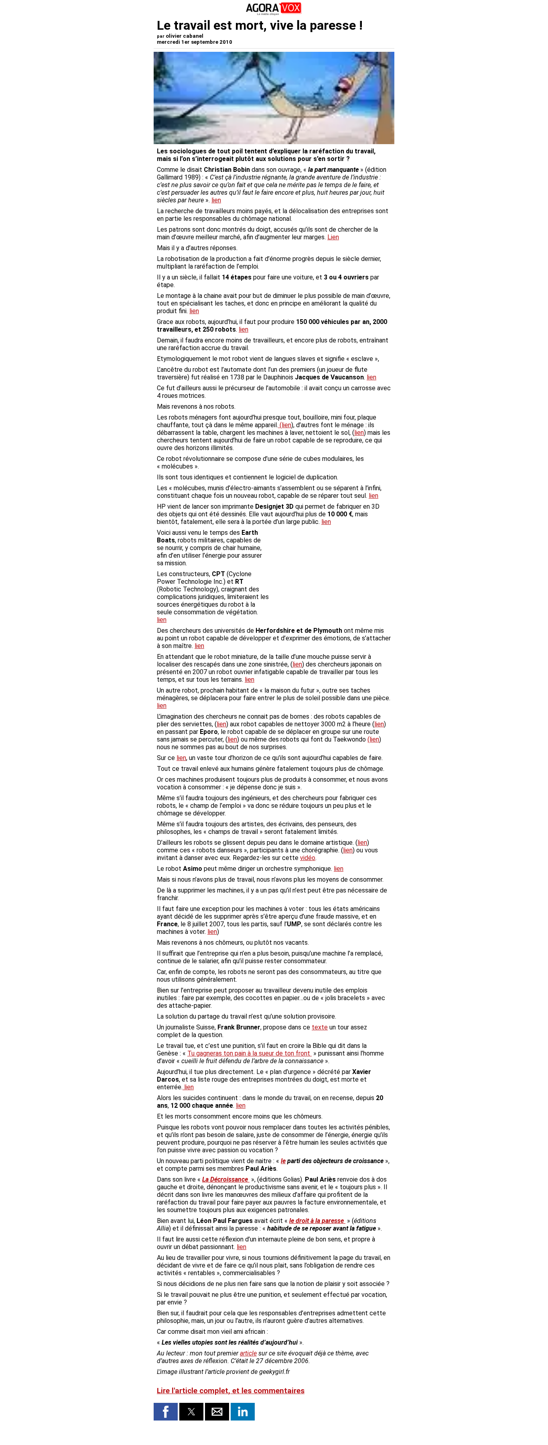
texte (320, 1027)
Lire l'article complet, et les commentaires (230, 1390)
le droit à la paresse (317, 1221)
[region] (331, 571)
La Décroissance (226, 1179)
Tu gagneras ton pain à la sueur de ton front (249, 1053)
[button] (166, 1412)
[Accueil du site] (274, 14)
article (248, 1353)
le (283, 1161)
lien (216, 200)
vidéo (307, 858)
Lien (333, 237)
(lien (284, 425)
